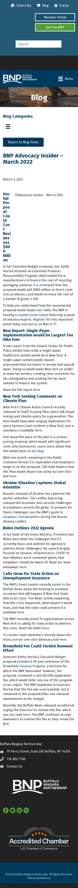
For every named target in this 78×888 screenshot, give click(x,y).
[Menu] (8, 126)
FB (2, 886)
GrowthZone (43, 878)
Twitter (9, 886)
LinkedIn (22, 886)
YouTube (35, 886)
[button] (55, 17)
